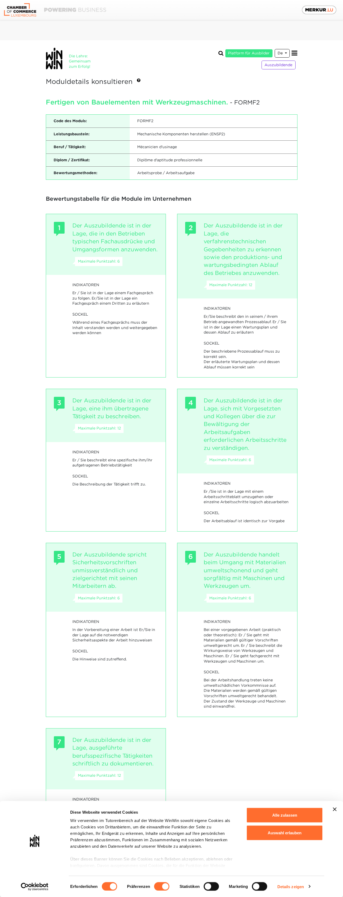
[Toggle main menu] (294, 53)
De (281, 53)
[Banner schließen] (335, 809)
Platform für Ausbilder (249, 53)
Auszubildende (278, 65)
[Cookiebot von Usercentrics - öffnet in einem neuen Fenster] (34, 887)
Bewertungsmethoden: (75, 173)
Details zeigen (290, 886)
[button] (138, 82)
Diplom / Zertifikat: (72, 160)
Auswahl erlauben (284, 832)
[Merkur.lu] (319, 10)
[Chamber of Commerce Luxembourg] (55, 10)
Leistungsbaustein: (72, 134)
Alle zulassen (284, 815)
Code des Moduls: (70, 121)
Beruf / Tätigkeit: (70, 147)
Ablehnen (285, 850)
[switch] (161, 886)
